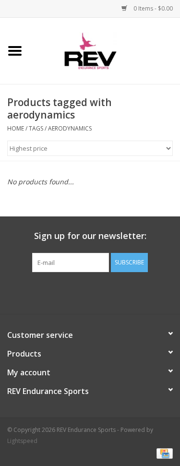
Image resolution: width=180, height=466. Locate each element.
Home (15, 128)
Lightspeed (22, 441)
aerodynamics (70, 128)
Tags (36, 128)
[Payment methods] (163, 453)
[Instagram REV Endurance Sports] (142, 291)
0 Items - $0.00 (152, 8)
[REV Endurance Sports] (105, 50)
